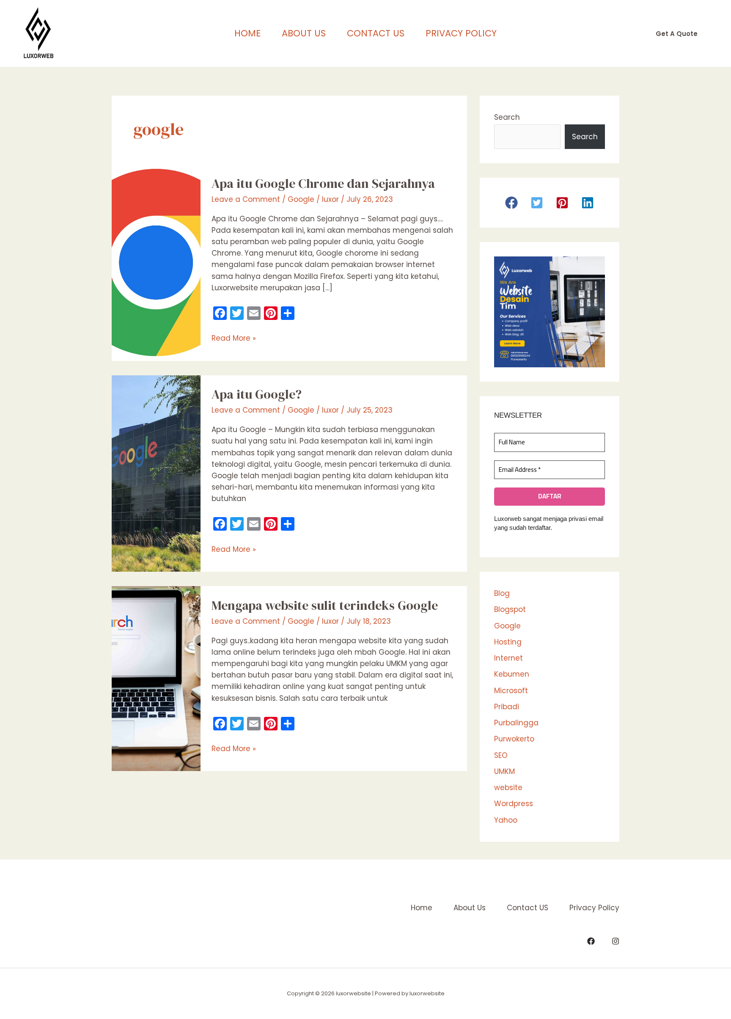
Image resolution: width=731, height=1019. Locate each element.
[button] (677, 33)
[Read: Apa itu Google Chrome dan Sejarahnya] (156, 262)
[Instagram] (615, 941)
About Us (304, 33)
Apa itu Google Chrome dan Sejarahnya (323, 183)
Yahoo (505, 820)
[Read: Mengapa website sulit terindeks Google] (156, 678)
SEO (501, 755)
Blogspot (510, 609)
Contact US (375, 33)
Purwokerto (514, 739)
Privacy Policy (461, 33)
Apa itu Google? (257, 394)
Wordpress (513, 804)
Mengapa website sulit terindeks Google (325, 605)
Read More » (234, 338)
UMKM (504, 771)
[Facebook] (591, 941)
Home (247, 33)
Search (507, 117)
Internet (508, 658)
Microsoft (511, 691)
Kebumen (511, 674)
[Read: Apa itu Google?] (156, 473)
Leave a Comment (246, 199)
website (508, 787)
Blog (502, 593)
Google (301, 199)
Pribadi (506, 707)
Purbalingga (516, 723)
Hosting (508, 642)
